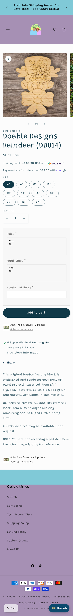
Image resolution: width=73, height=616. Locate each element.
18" (52, 193)
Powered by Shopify (39, 597)
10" (49, 184)
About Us (13, 549)
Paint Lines (16, 260)
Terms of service (48, 603)
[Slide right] (45, 124)
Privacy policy (27, 603)
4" (8, 184)
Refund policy (62, 597)
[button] (8, 29)
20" (9, 202)
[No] (37, 244)
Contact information (38, 609)
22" (24, 202)
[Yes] (37, 241)
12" (9, 193)
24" (38, 202)
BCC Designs (20, 597)
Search (12, 497)
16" (38, 193)
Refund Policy (16, 532)
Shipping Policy (18, 523)
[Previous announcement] (7, 7)
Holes (12, 234)
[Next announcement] (66, 7)
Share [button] (11, 363)
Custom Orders (17, 540)
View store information (24, 353)
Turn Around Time (19, 514)
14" (23, 193)
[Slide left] (28, 124)
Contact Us (15, 506)
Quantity (9, 211)
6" (21, 184)
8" (34, 184)
